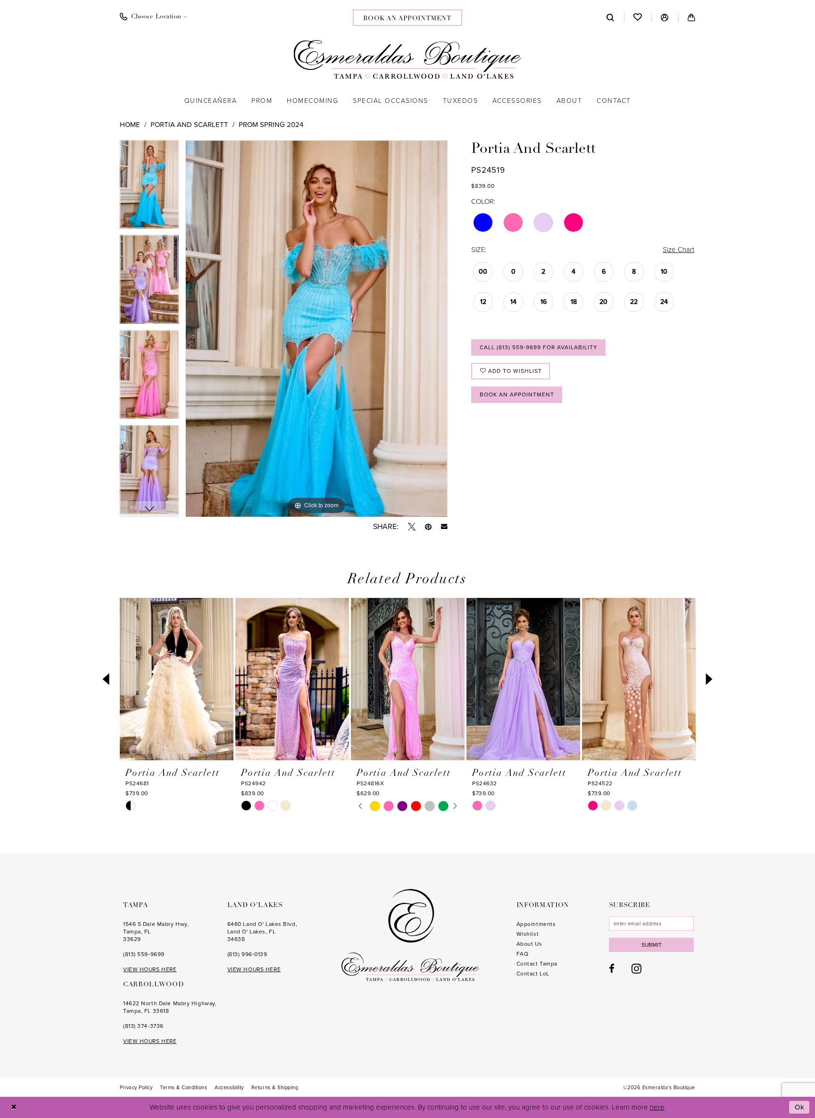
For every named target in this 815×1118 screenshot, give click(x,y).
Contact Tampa (536, 963)
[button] (664, 17)
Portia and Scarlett (189, 124)
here (657, 1107)
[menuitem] (153, 17)
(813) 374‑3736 (143, 1026)
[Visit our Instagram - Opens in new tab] (636, 968)
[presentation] (176, 679)
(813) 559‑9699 (144, 954)
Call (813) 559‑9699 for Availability (539, 347)
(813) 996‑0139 (247, 954)
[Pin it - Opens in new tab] (428, 526)
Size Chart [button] (678, 249)
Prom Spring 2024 (271, 124)
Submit (651, 945)
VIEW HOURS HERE (149, 969)
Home (130, 124)
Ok (800, 1107)
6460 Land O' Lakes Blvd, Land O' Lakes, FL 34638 (262, 931)
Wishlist (527, 934)
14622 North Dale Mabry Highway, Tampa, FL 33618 (169, 1007)
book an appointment (407, 18)
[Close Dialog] (14, 1107)
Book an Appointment (517, 394)
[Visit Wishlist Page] (638, 17)
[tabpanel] (149, 187)
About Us (529, 944)
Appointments (536, 924)
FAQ (522, 954)
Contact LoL (532, 973)
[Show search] (610, 17)
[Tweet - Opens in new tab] (412, 526)
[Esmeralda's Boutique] (408, 59)
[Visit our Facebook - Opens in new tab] (612, 969)
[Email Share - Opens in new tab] (444, 526)
